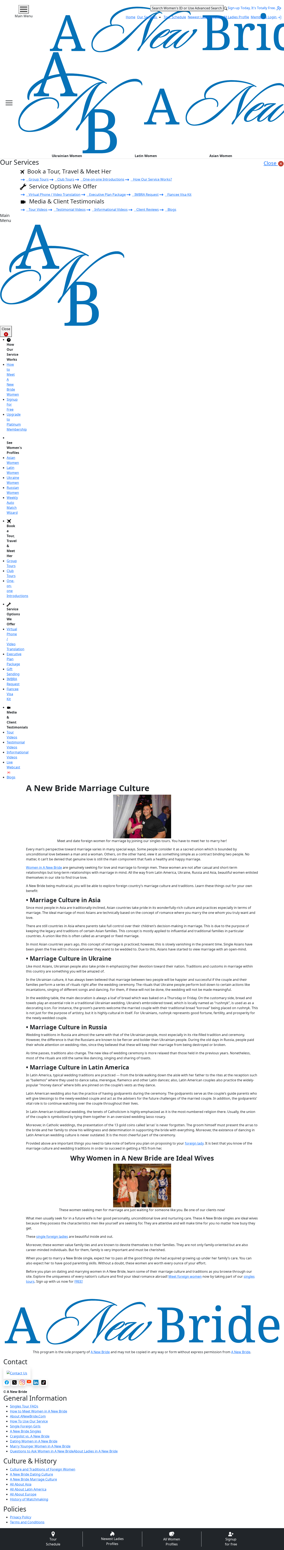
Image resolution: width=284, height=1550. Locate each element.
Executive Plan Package (106, 194)
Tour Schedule (175, 17)
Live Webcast (13, 764)
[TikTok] (43, 1382)
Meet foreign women (185, 1276)
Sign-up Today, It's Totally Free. (252, 8)
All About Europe (23, 1494)
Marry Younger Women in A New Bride (40, 1446)
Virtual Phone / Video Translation (53, 194)
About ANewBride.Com (28, 1416)
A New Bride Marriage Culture (33, 1479)
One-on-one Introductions (102, 179)
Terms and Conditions (27, 1522)
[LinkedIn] (35, 1382)
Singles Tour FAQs (24, 1406)
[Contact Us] (17, 1372)
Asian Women (220, 156)
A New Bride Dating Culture (31, 1474)
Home (130, 17)
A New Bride (100, 1352)
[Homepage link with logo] (142, 1321)
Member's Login (264, 17)
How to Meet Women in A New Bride (38, 1411)
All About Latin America (28, 1489)
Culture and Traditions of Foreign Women (42, 1469)
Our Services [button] (147, 17)
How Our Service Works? (151, 179)
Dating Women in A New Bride (33, 1441)
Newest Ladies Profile (205, 17)
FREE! (78, 1281)
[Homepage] (80, 102)
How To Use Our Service (29, 1421)
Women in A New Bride (44, 867)
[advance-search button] (225, 8)
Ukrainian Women (67, 156)
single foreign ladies (52, 1236)
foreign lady (194, 1143)
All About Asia (20, 1484)
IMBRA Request (145, 194)
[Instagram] (22, 1382)
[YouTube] (29, 1381)
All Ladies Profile (236, 17)
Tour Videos (36, 209)
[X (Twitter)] (14, 1382)
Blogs (170, 209)
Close (271, 163)
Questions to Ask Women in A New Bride (42, 1451)
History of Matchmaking (29, 1499)
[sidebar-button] (23, 9)
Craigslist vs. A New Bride (29, 1436)
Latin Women (146, 156)
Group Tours (37, 179)
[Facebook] (6, 1382)
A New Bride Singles (25, 1431)
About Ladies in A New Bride (96, 1451)
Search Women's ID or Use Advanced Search (187, 8)
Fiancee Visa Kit (178, 194)
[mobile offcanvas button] (9, 103)
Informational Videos (110, 209)
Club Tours (64, 179)
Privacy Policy (20, 1517)
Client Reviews (146, 209)
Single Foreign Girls (25, 1426)
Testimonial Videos (70, 209)
